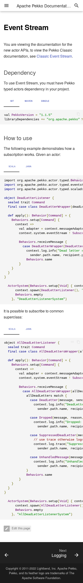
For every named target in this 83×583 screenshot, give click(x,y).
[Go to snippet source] (74, 180)
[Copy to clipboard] (78, 114)
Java (28, 166)
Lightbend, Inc (46, 568)
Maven (29, 101)
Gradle (45, 101)
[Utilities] (11, 552)
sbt (12, 101)
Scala (12, 166)
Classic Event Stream (54, 56)
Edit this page (20, 528)
